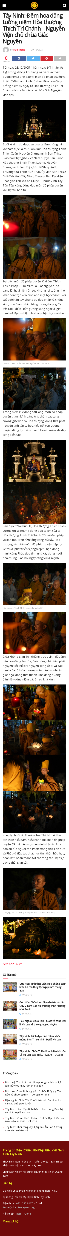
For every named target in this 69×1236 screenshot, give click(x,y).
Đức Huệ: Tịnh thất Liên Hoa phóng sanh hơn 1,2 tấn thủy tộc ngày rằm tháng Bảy (42, 987)
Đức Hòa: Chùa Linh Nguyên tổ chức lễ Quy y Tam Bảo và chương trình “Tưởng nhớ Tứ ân (42, 1006)
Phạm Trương (23, 1213)
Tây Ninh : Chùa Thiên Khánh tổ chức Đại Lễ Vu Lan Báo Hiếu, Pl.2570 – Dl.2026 (42, 1053)
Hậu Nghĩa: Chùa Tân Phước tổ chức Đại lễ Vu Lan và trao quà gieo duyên (42, 1022)
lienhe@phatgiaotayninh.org (18, 1207)
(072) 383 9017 (24, 1203)
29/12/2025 (37, 49)
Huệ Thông (19, 49)
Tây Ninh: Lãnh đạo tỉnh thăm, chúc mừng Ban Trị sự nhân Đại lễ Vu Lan (40, 1037)
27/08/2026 (26, 995)
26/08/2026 (26, 1059)
